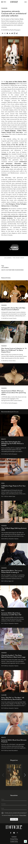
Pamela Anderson (10, 130)
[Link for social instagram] (14, 833)
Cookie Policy (14, 841)
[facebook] (5, 33)
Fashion (4, 8)
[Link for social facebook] (10, 833)
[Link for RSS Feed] (17, 833)
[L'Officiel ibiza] (14, 2)
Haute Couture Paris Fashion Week (12, 270)
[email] (2, 33)
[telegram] (17, 33)
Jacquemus (5, 267)
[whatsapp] (14, 33)
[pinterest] (7, 33)
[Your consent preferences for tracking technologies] (25, 841)
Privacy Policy (23, 815)
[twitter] (12, 33)
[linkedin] (10, 33)
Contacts (14, 836)
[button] (25, 775)
